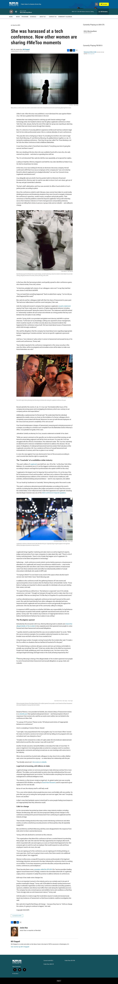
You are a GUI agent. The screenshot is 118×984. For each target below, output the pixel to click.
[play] (11, 12)
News (11, 16)
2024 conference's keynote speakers (54, 493)
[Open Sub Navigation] (14, 16)
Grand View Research (49, 782)
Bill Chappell (26, 49)
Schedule (33, 16)
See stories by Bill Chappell (20, 947)
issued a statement (64, 306)
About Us (43, 16)
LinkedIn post (23, 714)
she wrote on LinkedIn (39, 762)
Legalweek (33, 464)
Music (18, 16)
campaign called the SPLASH (42, 869)
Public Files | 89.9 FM (70, 960)
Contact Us (53, 16)
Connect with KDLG (48, 960)
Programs (25, 16)
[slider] (18, 11)
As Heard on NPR (15, 25)
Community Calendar (65, 16)
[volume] (16, 12)
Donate (104, 4)
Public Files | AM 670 (49, 964)
